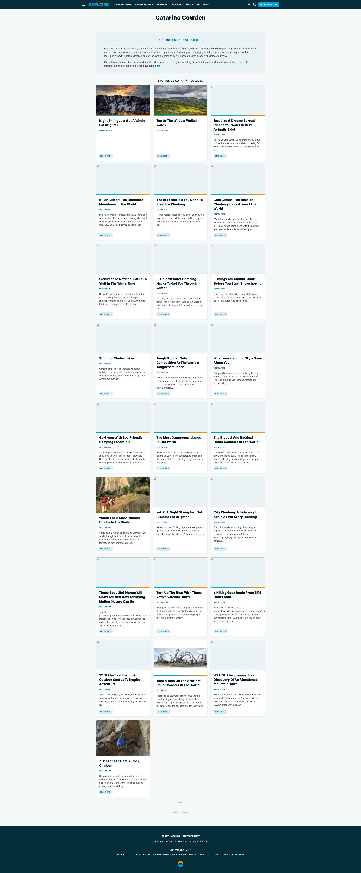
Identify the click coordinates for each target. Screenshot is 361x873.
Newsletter (271, 4)
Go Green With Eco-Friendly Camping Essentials (121, 440)
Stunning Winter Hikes (116, 358)
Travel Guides (144, 4)
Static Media (165, 841)
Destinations (123, 4)
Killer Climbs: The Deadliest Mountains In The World (121, 202)
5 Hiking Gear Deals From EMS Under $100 (237, 595)
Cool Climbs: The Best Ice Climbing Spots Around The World (235, 204)
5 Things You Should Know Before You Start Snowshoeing (238, 281)
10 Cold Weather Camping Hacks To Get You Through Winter (176, 283)
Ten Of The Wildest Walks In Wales (177, 123)
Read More (105, 156)
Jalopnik (135, 854)
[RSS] (254, 4)
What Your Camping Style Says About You (238, 360)
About (165, 836)
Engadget (122, 854)
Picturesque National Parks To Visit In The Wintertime (123, 281)
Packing (177, 4)
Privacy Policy (191, 836)
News (189, 4)
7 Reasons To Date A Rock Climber (119, 763)
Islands (204, 854)
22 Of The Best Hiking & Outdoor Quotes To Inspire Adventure (119, 679)
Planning (163, 4)
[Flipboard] (249, 4)
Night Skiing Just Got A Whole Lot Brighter (122, 123)
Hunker (193, 854)
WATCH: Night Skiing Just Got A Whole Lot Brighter (179, 514)
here (157, 65)
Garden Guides (161, 854)
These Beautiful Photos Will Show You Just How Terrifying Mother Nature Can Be (122, 597)
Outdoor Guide (220, 854)
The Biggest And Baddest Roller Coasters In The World (236, 440)
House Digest (179, 854)
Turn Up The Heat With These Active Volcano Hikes (179, 595)
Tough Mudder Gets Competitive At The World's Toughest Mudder (177, 362)
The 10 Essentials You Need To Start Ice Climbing (179, 202)
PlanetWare (237, 854)
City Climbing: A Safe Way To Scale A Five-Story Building (236, 514)
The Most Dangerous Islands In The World (178, 440)
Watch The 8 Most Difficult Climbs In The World (119, 520)
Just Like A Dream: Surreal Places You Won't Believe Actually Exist (234, 125)
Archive (175, 836)
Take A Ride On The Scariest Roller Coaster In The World (178, 683)
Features (203, 4)
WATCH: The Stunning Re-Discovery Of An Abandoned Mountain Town (236, 679)
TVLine (146, 854)
